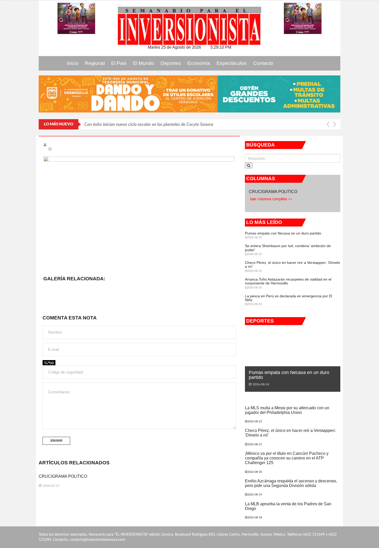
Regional (95, 63)
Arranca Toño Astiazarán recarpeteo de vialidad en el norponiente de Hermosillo (288, 281)
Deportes (171, 63)
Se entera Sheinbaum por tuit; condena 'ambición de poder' (288, 248)
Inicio (72, 63)
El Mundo (143, 63)
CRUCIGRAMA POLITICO (63, 476)
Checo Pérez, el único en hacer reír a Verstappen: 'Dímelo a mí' (292, 264)
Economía (198, 63)
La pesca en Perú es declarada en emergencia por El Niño (288, 298)
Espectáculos (232, 63)
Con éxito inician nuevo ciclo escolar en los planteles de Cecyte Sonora (149, 124)
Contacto (263, 63)
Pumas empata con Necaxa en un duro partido (283, 233)
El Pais (119, 63)
